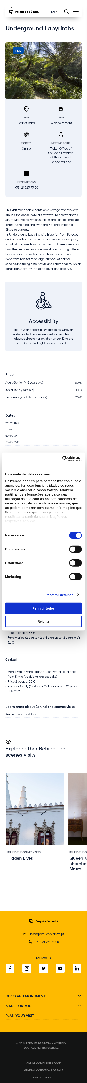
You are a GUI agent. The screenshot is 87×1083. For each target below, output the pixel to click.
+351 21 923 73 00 (47, 942)
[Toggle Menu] (75, 12)
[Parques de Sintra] (43, 926)
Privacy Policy (43, 1077)
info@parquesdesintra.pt (47, 934)
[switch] (75, 549)
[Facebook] (10, 968)
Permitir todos (43, 608)
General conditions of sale (43, 1070)
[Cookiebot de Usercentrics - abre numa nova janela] (62, 458)
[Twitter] (43, 968)
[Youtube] (60, 968)
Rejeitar (43, 621)
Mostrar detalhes (60, 595)
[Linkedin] (76, 968)
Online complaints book (43, 1063)
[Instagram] (26, 968)
